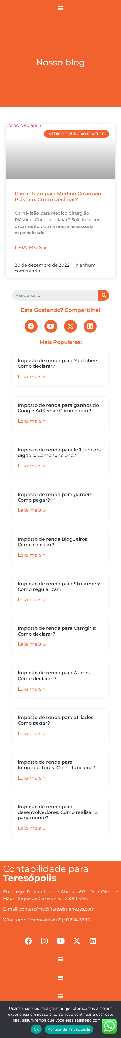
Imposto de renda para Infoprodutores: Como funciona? (56, 764)
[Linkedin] (90, 326)
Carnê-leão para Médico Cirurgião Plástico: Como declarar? (58, 196)
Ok (36, 1029)
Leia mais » (30, 247)
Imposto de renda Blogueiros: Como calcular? (53, 541)
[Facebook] (31, 326)
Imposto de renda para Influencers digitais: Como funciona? (59, 452)
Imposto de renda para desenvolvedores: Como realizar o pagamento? (58, 812)
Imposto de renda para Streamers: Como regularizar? (59, 586)
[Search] (103, 295)
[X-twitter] (70, 326)
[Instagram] (44, 940)
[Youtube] (50, 326)
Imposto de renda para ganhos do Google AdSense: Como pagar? (58, 408)
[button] (60, 8)
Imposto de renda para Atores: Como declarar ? (54, 675)
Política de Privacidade (69, 1029)
